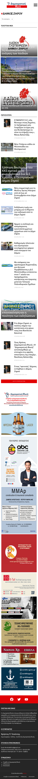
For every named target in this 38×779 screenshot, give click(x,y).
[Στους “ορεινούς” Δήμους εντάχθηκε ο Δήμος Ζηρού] (7, 369)
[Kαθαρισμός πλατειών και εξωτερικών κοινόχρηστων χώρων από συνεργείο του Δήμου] (7, 246)
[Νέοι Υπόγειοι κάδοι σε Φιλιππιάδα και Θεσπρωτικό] (7, 147)
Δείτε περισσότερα (19, 381)
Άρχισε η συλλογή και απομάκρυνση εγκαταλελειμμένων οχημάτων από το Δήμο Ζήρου (24, 229)
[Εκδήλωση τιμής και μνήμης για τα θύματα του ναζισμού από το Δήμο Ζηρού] (7, 210)
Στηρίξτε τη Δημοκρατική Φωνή (11, 762)
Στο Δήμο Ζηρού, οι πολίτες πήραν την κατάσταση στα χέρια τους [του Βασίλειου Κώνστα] (24, 328)
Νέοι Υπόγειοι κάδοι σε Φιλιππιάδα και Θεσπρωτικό (24, 146)
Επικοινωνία (6, 765)
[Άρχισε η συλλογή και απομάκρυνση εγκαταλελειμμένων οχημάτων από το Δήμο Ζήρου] (7, 227)
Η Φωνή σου (6, 764)
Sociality (25, 773)
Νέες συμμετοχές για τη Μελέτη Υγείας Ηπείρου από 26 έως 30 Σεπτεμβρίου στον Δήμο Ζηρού (25, 193)
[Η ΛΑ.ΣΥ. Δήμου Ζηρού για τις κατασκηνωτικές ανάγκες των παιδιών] (19, 43)
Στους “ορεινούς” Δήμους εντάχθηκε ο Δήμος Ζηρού (25, 368)
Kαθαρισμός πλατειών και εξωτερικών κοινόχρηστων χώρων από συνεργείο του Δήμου (24, 248)
